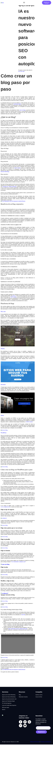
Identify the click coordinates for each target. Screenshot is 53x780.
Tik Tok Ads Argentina (6, 703)
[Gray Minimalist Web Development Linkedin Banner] (13, 201)
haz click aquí (21, 71)
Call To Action (17, 167)
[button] (24, 2)
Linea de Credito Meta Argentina (9, 705)
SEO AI (3, 709)
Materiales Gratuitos (23, 696)
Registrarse (41, 732)
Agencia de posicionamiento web (9, 698)
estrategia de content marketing (9, 186)
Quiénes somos (39, 694)
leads (14, 295)
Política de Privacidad (35, 741)
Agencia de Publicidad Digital (8, 701)
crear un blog (22, 110)
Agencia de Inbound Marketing (8, 696)
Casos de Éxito (39, 696)
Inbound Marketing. (5, 171)
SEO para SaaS (5, 707)
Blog (20, 694)
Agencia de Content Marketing (8, 694)
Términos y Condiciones (45, 741)
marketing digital (17, 104)
